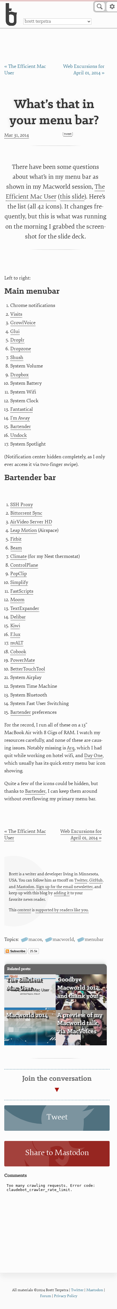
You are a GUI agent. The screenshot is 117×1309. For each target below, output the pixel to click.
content (24, 910)
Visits (16, 314)
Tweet (68, 134)
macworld (63, 939)
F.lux (15, 634)
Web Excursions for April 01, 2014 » (81, 834)
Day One (93, 755)
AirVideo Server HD (31, 522)
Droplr (17, 340)
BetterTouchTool (27, 669)
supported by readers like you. (62, 910)
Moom (17, 600)
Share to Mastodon (57, 1153)
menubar (94, 939)
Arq (70, 748)
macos (35, 939)
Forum (45, 1295)
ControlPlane (24, 565)
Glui (15, 331)
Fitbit (16, 539)
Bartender (20, 426)
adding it (62, 893)
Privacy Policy (65, 1295)
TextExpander (24, 608)
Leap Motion (23, 530)
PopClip (18, 574)
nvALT (16, 643)
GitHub (96, 880)
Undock (18, 435)
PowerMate (22, 660)
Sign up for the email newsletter (64, 886)
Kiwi (15, 626)
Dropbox (19, 375)
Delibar (18, 617)
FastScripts (21, 591)
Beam (16, 548)
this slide (72, 197)
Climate (18, 556)
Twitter (80, 880)
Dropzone (20, 349)
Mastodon (25, 886)
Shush (16, 357)
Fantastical (21, 409)
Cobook (18, 652)
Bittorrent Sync (26, 513)
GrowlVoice (22, 323)
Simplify (19, 582)
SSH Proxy (21, 505)
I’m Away (20, 418)
